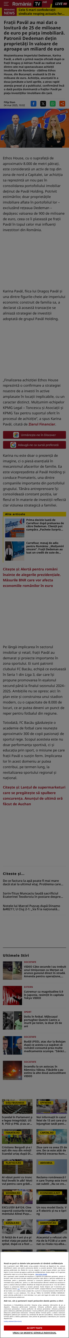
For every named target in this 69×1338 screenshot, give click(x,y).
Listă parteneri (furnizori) (12, 1321)
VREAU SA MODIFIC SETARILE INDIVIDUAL (34, 1332)
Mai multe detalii (41, 1274)
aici (19, 1289)
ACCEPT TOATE (34, 1327)
